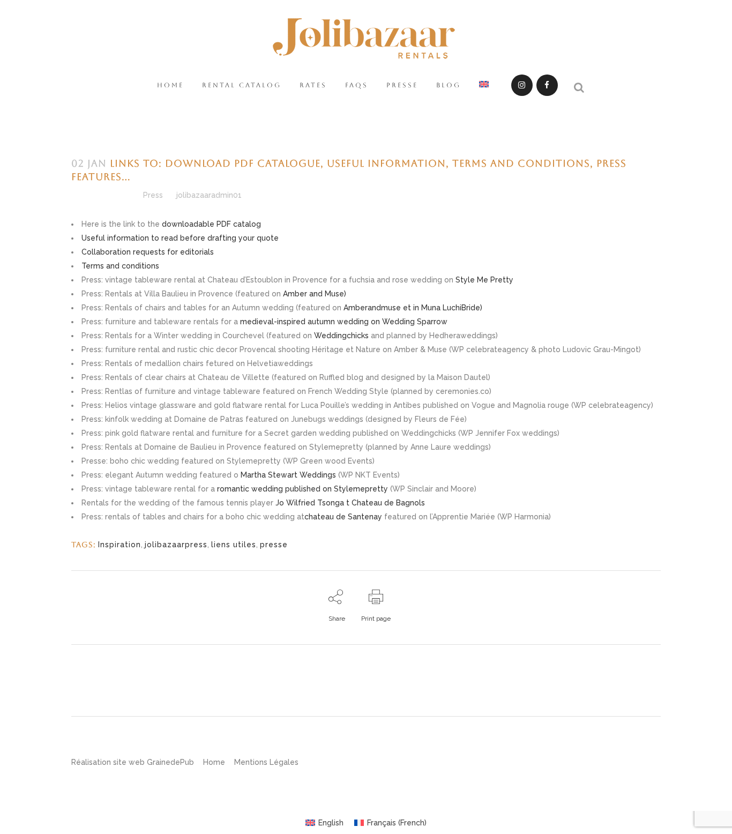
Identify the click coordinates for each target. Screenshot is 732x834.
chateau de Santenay (343, 516)
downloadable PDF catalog (211, 224)
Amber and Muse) (314, 293)
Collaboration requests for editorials (147, 252)
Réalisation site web (108, 762)
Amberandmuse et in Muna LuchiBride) (411, 307)
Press (153, 195)
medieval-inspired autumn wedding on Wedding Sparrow (343, 321)
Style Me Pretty (484, 279)
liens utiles (233, 544)
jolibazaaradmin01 (209, 195)
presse (274, 544)
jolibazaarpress (176, 544)
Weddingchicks (341, 335)
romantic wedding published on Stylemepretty (302, 489)
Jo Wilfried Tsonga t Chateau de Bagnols (349, 502)
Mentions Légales (266, 762)
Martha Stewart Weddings (287, 475)
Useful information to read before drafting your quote (180, 238)
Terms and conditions (120, 266)
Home (214, 762)
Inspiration (119, 544)
